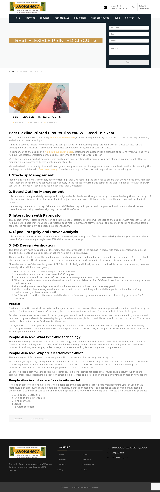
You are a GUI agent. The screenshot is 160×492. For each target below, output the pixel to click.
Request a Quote (100, 18)
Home (17, 18)
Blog (117, 18)
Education (80, 18)
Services (44, 18)
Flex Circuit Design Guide (39, 419)
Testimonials (62, 18)
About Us (30, 18)
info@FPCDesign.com (118, 8)
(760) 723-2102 (144, 8)
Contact (129, 18)
